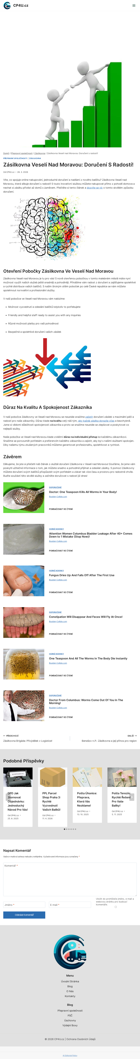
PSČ (70, 1015)
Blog (70, 986)
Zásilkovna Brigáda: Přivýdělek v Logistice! (27, 738)
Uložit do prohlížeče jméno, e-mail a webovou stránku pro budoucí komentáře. (115, 901)
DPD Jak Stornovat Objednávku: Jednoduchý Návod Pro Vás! (18, 801)
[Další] (131, 797)
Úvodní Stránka (70, 981)
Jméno (9, 904)
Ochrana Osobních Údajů (80, 1039)
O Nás (70, 991)
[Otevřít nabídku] (134, 5)
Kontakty (70, 996)
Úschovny (70, 1020)
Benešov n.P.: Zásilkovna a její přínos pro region (109, 738)
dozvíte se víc (95, 187)
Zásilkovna (35, 158)
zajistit (89, 416)
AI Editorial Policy (70, 1055)
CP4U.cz (10, 172)
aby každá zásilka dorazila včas (96, 420)
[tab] (64, 829)
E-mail (54, 904)
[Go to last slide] (8, 797)
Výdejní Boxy (70, 1025)
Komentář (11, 865)
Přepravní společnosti (15, 158)
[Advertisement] (70, 31)
